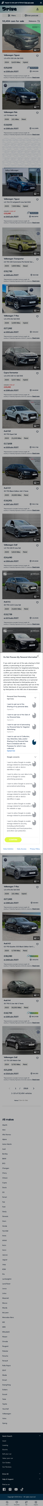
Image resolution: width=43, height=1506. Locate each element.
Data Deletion (8, 849)
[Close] (38, 657)
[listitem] (21, 697)
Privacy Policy (35, 849)
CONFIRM (13, 839)
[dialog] (21, 753)
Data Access (21, 849)
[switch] (34, 705)
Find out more (29, 3)
